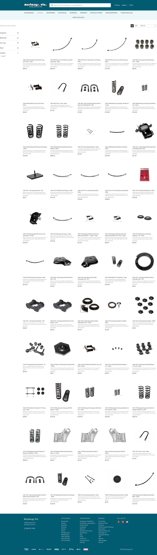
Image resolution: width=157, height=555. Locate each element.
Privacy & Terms (84, 540)
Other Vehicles (127, 13)
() (132, 5)
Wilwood (100, 538)
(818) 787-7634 (30, 528)
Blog (81, 534)
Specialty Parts (96, 13)
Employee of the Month (86, 521)
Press (81, 536)
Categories (83, 527)
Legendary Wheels (103, 534)
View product (35, 56)
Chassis (40, 13)
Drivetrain (50, 13)
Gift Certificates (65, 540)
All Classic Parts (103, 523)
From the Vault (78, 17)
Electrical (62, 13)
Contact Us (83, 538)
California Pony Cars (104, 531)
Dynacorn (101, 525)
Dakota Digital (102, 540)
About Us (82, 529)
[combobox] (80, 5)
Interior (83, 13)
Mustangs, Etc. (102, 533)
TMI (99, 536)
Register (124, 5)
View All (100, 542)
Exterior (73, 13)
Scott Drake (101, 521)
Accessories (29, 13)
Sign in (118, 5)
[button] (132, 25)
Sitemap (82, 542)
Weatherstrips (111, 13)
